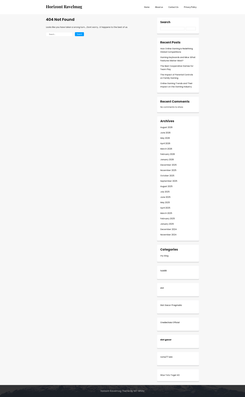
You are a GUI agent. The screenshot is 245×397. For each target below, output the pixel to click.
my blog (164, 255)
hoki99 (163, 270)
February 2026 (167, 154)
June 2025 (165, 197)
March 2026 (166, 148)
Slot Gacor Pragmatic (171, 305)
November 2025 (168, 170)
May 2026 (165, 138)
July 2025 (165, 191)
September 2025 (168, 181)
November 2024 (168, 234)
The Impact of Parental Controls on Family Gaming (176, 76)
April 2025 (165, 207)
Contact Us (173, 7)
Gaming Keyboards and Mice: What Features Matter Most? (177, 59)
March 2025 (166, 213)
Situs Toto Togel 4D (170, 375)
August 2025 (166, 186)
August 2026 (166, 127)
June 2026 (165, 132)
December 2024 (168, 229)
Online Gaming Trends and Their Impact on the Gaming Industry (176, 85)
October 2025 (167, 175)
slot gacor (166, 339)
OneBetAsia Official (170, 322)
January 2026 (167, 159)
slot (162, 287)
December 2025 (168, 164)
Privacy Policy (190, 7)
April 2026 (165, 143)
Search (165, 22)
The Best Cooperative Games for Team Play (176, 68)
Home (147, 7)
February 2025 (167, 218)
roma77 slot (166, 356)
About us (159, 7)
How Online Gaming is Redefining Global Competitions (176, 50)
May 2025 (165, 202)
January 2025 (167, 223)
